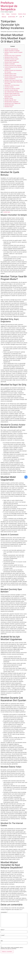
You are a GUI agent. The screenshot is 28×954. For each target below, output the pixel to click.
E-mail (3, 935)
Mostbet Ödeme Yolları (10, 73)
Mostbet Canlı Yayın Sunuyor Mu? (13, 80)
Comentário (4, 912)
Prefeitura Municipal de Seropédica (9, 6)
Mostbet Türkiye (9, 98)
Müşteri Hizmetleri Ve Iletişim (12, 50)
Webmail (4, 16)
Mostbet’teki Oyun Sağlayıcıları (12, 103)
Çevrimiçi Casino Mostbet (11, 90)
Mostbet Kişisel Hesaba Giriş (12, 93)
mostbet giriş (6, 212)
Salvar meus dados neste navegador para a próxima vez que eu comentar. (12, 948)
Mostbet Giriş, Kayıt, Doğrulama (13, 55)
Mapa (7, 14)
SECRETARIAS (11, 16)
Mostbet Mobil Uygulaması (11, 101)
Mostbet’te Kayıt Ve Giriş (11, 57)
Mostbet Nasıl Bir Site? (10, 100)
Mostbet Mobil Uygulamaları (12, 62)
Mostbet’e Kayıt (9, 106)
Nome (3, 929)
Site (2, 940)
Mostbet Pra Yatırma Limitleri (12, 88)
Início (3, 14)
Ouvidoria (13, 14)
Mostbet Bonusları (9, 105)
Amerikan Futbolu (9, 87)
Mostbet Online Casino (10, 75)
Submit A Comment (10, 63)
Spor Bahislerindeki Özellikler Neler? (14, 91)
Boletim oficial (22, 14)
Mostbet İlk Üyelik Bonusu (11, 49)
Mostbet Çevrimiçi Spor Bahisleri (13, 65)
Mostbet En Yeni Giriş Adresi (12, 85)
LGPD (20, 16)
